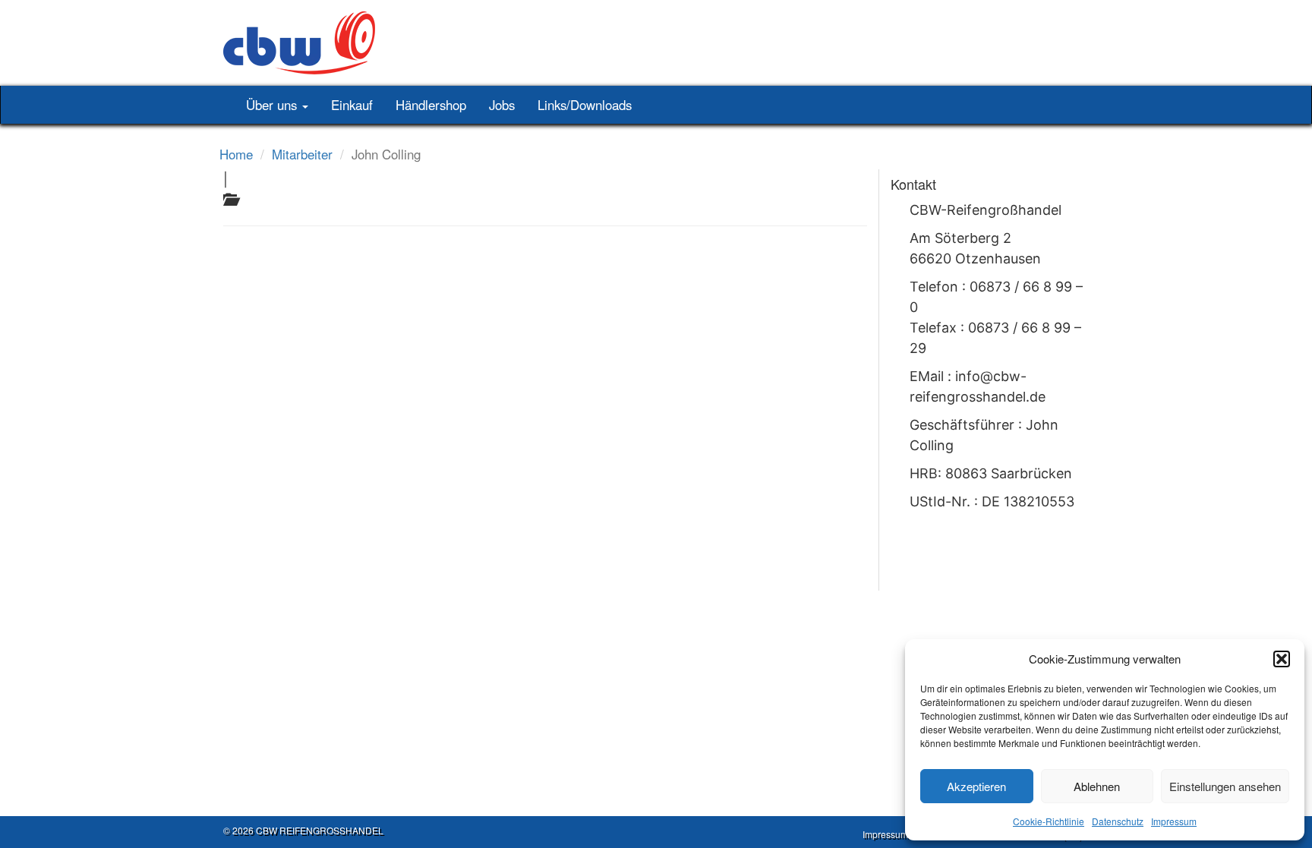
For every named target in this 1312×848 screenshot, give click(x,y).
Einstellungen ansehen (1225, 786)
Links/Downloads (585, 105)
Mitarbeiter (302, 154)
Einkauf (352, 105)
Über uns (273, 105)
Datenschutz (1117, 821)
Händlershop (431, 105)
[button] (1281, 659)
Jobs (502, 105)
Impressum (1174, 821)
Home (236, 154)
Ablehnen (1097, 786)
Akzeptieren (976, 786)
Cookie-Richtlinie (1048, 821)
